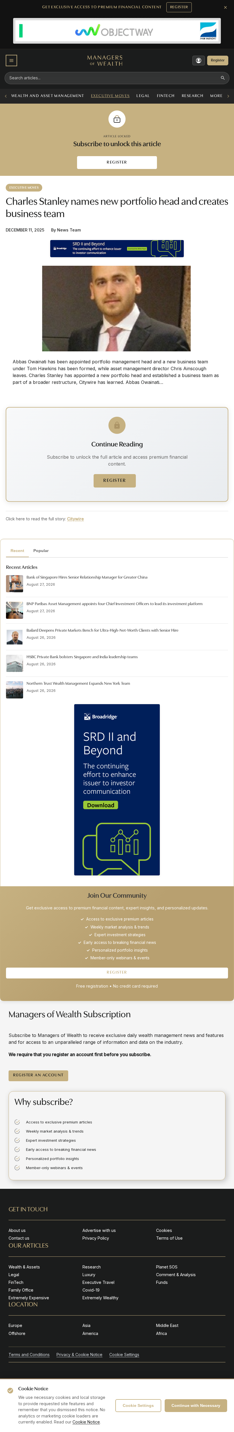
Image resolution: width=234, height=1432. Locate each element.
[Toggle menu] (11, 60)
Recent (17, 550)
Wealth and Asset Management (47, 96)
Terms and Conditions (29, 1354)
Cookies (164, 1230)
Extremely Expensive (29, 1297)
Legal (143, 96)
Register (179, 7)
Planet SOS (166, 1266)
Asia (86, 1325)
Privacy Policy (95, 1238)
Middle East (167, 1325)
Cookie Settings (138, 1405)
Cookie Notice (86, 1421)
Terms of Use (169, 1238)
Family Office (21, 1290)
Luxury (88, 1274)
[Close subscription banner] (225, 7)
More (216, 96)
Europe (15, 1325)
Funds (162, 1282)
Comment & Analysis (176, 1274)
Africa (161, 1333)
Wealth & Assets (24, 1266)
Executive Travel (98, 1282)
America (90, 1333)
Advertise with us (99, 1230)
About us (17, 1230)
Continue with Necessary (196, 1405)
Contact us (19, 1238)
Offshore (17, 1333)
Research (193, 96)
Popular (41, 550)
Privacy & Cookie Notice (79, 1354)
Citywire (75, 518)
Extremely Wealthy (100, 1297)
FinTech (166, 96)
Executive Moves (110, 96)
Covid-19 (91, 1290)
